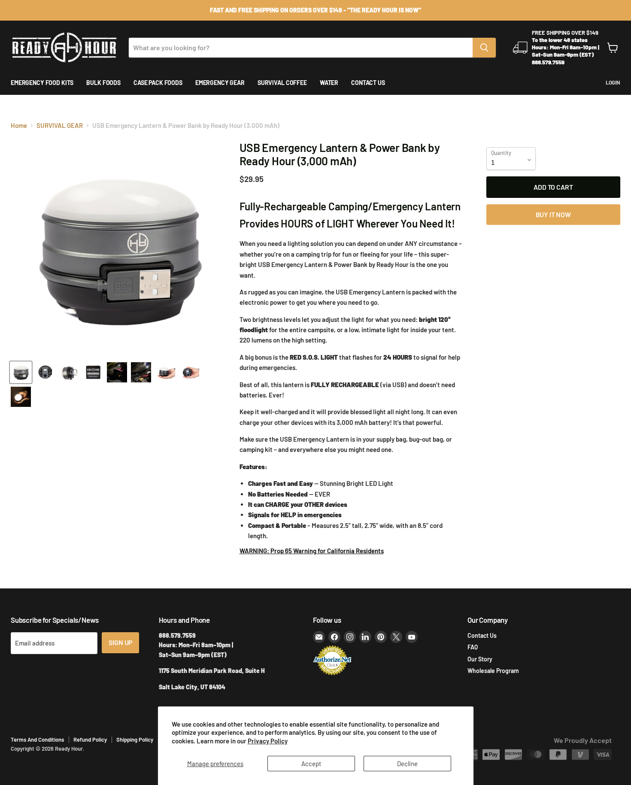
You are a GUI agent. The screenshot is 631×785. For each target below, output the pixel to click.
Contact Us (482, 635)
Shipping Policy (134, 739)
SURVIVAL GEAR (59, 125)
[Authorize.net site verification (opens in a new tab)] (332, 674)
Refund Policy (90, 739)
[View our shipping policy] (315, 10)
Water (329, 82)
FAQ (472, 647)
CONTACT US (368, 82)
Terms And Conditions (37, 739)
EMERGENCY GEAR (220, 82)
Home (19, 125)
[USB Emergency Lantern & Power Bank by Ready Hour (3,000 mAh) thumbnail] (21, 372)
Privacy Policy (268, 741)
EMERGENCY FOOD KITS (42, 82)
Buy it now (553, 214)
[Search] (484, 48)
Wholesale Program (493, 670)
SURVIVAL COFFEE (282, 82)
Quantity (501, 153)
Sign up (120, 642)
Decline (407, 763)
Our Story (479, 659)
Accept (311, 763)
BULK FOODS (103, 82)
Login (613, 82)
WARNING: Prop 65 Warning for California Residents (312, 551)
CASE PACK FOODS (157, 82)
